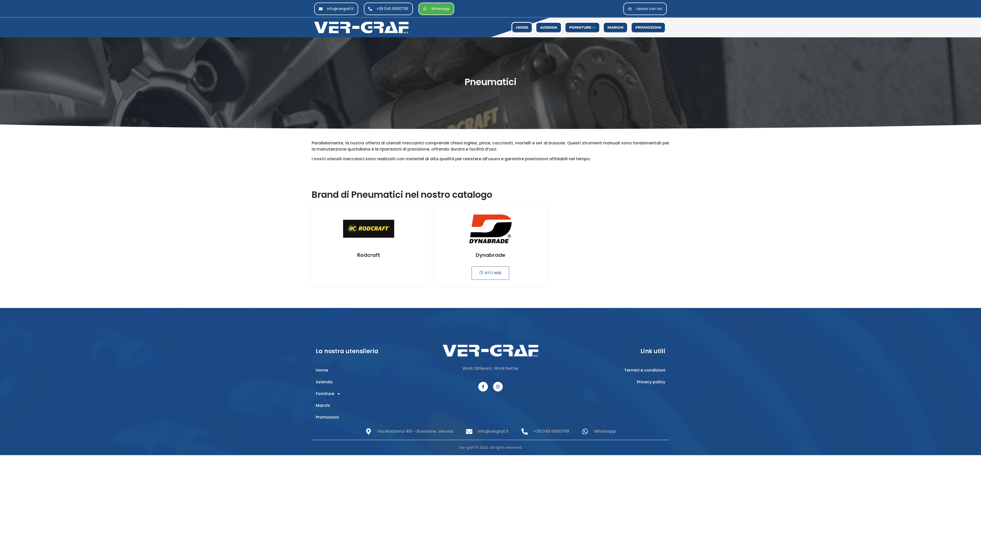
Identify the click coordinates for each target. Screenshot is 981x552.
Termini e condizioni (644, 370)
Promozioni (648, 27)
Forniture (580, 27)
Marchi (615, 27)
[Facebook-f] (483, 387)
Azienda (548, 27)
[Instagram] (498, 387)
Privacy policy (651, 382)
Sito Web (493, 272)
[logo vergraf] (393, 27)
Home (522, 27)
